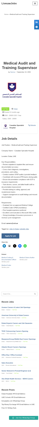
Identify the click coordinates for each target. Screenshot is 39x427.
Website (33, 125)
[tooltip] (36, 22)
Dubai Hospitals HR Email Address (13, 394)
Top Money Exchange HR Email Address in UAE (18, 404)
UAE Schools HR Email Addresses (13, 397)
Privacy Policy (7, 420)
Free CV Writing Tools (9, 408)
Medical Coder (6, 265)
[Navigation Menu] (35, 3)
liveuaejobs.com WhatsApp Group (13, 401)
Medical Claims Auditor (27, 257)
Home (6, 14)
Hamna (12, 72)
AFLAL (30, 424)
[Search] (35, 294)
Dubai (15, 109)
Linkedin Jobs (24, 229)
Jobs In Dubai (14, 229)
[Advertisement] (19, 38)
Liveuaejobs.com (12, 424)
